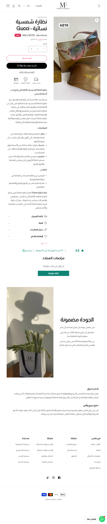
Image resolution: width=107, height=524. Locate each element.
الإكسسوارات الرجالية (45, 450)
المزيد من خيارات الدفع (26, 72)
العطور (74, 456)
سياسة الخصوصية (22, 444)
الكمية (45, 44)
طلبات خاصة (95, 444)
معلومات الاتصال (93, 456)
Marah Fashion (51, 499)
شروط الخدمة (23, 462)
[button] (99, 6)
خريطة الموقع (95, 468)
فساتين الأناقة (47, 462)
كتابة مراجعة (53, 273)
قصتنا (98, 450)
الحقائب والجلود (47, 456)
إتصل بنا (97, 462)
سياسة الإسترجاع (22, 450)
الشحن (40, 39)
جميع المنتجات (71, 444)
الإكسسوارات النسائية (44, 444)
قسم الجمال (72, 450)
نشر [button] (42, 243)
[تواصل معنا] (102, 519)
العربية (39, 6)
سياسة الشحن (23, 456)
